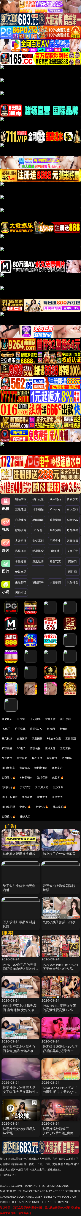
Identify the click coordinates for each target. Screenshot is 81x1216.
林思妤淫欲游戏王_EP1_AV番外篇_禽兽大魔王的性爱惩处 (60, 1133)
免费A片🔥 (42, 807)
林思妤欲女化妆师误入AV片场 (19, 1131)
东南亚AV (72, 520)
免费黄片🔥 (9, 816)
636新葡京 (26, 777)
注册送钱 (20, 729)
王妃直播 (65, 748)
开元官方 (25, 787)
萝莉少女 (72, 499)
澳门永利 (65, 719)
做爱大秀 (42, 797)
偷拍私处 (22, 758)
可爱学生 (55, 541)
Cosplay (55, 509)
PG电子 (6, 729)
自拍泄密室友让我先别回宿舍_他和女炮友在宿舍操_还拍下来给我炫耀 (20, 1050)
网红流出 (55, 530)
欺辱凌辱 (21, 530)
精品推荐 (21, 499)
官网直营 (50, 719)
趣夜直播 (37, 758)
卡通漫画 (21, 561)
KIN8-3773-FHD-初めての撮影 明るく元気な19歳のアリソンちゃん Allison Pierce (60, 1093)
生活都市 (21, 582)
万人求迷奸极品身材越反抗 (19, 924)
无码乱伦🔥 (9, 787)
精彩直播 (7, 748)
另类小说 (21, 592)
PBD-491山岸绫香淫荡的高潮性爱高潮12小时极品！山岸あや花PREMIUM (59, 1011)
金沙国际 (58, 787)
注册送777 (36, 729)
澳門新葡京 (41, 768)
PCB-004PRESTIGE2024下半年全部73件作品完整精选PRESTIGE (60, 968)
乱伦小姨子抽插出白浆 (59, 922)
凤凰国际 (37, 738)
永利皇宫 (57, 768)
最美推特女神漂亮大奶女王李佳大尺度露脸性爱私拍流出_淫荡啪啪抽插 (20, 1093)
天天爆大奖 (41, 787)
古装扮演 (21, 541)
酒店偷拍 (35, 748)
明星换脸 (38, 551)
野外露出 (72, 530)
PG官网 (21, 719)
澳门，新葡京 (9, 797)
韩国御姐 (38, 520)
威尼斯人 (7, 719)
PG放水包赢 (54, 738)
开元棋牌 (35, 719)
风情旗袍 (21, 551)
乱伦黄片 (7, 758)
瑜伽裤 (55, 551)
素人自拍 (72, 509)
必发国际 (67, 758)
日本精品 (38, 509)
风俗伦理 (72, 582)
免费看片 (27, 797)
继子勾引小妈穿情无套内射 (19, 888)
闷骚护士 (72, 551)
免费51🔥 (58, 777)
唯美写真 (55, 561)
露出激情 (38, 561)
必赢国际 (22, 738)
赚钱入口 (25, 816)
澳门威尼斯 (8, 807)
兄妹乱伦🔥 (60, 807)
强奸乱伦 (38, 499)
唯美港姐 (55, 520)
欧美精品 (55, 499)
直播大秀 (57, 797)
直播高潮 (70, 738)
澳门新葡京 (8, 768)
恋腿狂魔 (72, 541)
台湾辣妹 (21, 520)
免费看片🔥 (9, 777)
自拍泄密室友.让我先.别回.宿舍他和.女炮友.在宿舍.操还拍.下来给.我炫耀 (20, 1009)
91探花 (38, 530)
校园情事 (38, 582)
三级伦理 (21, 509)
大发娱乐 (24, 768)
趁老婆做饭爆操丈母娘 (19, 853)
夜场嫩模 (52, 758)
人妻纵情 (55, 582)
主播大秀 (50, 748)
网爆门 (72, 561)
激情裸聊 (42, 777)
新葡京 (63, 729)
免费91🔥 (25, 807)
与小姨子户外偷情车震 (59, 853)
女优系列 (38, 541)
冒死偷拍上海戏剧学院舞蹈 (59, 888)
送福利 (51, 729)
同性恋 (72, 572)
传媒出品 (21, 572)
